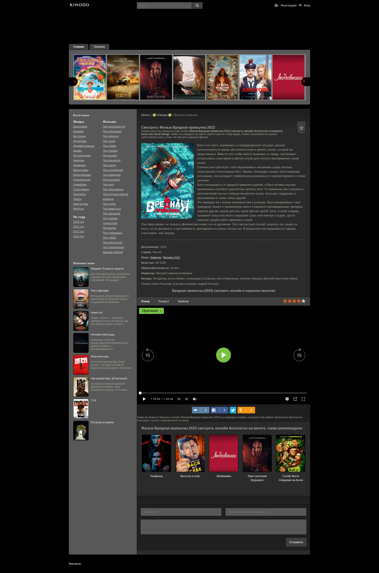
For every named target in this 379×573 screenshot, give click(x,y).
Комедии (155, 257)
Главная (78, 46)
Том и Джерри (100, 290)
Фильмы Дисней (113, 252)
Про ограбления (113, 170)
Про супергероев (113, 247)
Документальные (84, 146)
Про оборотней (112, 242)
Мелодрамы (80, 170)
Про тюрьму (110, 150)
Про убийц (109, 237)
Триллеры (79, 194)
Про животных (112, 208)
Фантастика (80, 203)
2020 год (78, 221)
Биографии (80, 126)
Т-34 (93, 400)
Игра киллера (100, 356)
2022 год (78, 231)
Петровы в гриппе (102, 422)
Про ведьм (109, 228)
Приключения (81, 179)
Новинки (99, 46)
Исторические (82, 155)
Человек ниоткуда (102, 334)
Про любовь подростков (110, 221)
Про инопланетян (114, 126)
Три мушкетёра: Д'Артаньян (109, 378)
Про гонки (109, 141)
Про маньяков (111, 213)
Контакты (75, 563)
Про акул (108, 184)
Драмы (77, 150)
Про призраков (112, 131)
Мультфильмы (82, 175)
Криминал (79, 165)
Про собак (109, 203)
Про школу (109, 165)
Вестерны (79, 136)
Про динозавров (113, 189)
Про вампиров (112, 175)
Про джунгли (111, 136)
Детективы (80, 141)
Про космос (110, 155)
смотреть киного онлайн (79, 5)
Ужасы (77, 199)
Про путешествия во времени (116, 197)
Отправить (296, 542)
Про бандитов (111, 160)
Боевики (78, 131)
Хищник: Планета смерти (107, 268)
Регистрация (289, 5)
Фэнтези (78, 208)
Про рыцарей (111, 179)
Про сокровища (112, 232)
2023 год (78, 236)
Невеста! (97, 312)
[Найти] (197, 5)
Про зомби (109, 146)
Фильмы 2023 (171, 257)
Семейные (80, 184)
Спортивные (81, 189)
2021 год (78, 226)
